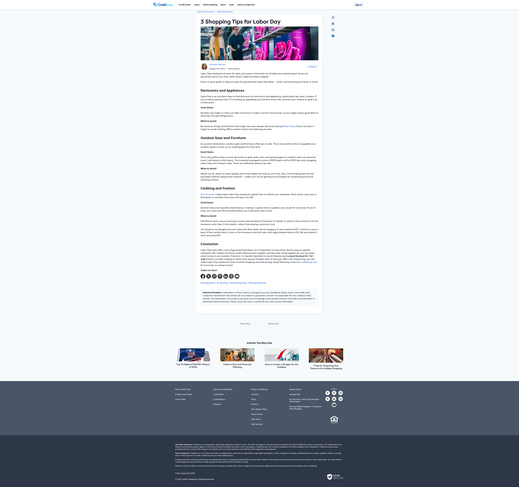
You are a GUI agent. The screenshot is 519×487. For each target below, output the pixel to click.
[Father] (237, 355)
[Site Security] (335, 477)
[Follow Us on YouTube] (237, 276)
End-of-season (208, 194)
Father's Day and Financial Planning (237, 365)
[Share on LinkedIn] (333, 30)
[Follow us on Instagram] (340, 393)
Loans (197, 4)
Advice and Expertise (222, 389)
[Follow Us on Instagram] (214, 276)
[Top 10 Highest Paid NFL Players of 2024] (193, 355)
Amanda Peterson (217, 64)
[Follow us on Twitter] (334, 393)
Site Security (257, 424)
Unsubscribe (294, 394)
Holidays (312, 66)
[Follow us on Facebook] (327, 393)
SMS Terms (256, 419)
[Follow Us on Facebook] (203, 276)
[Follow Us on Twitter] (208, 276)
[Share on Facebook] (333, 17)
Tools (231, 4)
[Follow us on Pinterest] (220, 276)
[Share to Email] (333, 36)
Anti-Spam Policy (259, 409)
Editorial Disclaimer (225, 12)
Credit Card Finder (183, 394)
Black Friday (289, 126)
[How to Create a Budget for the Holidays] (282, 355)
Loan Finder (180, 399)
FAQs (253, 399)
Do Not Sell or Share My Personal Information (304, 400)
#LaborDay (223, 282)
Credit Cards (185, 4)
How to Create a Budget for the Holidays (281, 365)
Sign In (358, 5)
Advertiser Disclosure (206, 12)
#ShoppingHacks (257, 282)
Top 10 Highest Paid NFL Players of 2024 (193, 365)
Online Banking (210, 4)
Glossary (217, 404)
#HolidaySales (208, 282)
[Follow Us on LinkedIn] (225, 276)
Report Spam (295, 389)
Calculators (218, 394)
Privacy (254, 404)
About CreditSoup (259, 389)
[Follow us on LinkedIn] (334, 399)
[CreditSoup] (164, 4)
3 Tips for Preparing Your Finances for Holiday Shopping (326, 367)
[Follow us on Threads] (231, 276)
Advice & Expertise (246, 4)
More (223, 4)
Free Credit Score (183, 389)
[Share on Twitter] (333, 23)
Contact (255, 394)
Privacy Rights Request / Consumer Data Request (305, 407)
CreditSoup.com (308, 262)
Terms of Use (256, 414)
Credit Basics (219, 399)
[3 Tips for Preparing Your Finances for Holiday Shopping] (326, 355)
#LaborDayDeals (238, 282)
